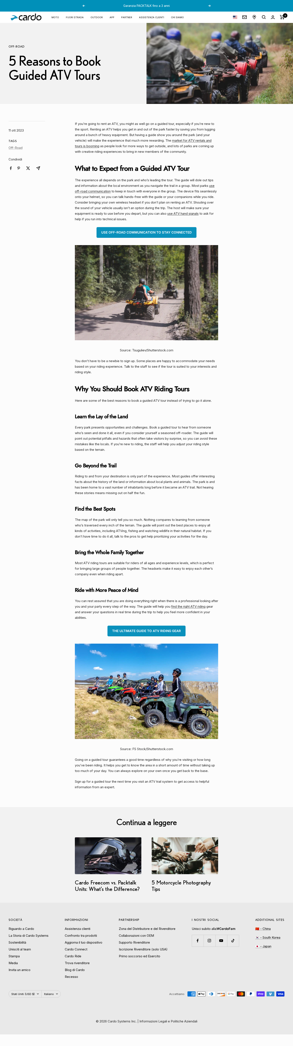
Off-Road (17, 46)
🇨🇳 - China (263, 929)
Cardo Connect (76, 949)
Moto (55, 17)
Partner (126, 17)
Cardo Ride (73, 956)
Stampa (14, 956)
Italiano (49, 994)
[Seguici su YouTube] (221, 941)
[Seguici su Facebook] (198, 941)
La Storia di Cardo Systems (28, 936)
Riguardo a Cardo (21, 929)
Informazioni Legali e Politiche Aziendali (168, 1021)
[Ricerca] (264, 17)
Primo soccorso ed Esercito (139, 956)
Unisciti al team (20, 949)
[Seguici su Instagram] (209, 941)
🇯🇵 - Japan (263, 946)
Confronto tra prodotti (81, 936)
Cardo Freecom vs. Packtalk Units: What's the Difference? (107, 885)
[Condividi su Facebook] (11, 168)
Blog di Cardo (75, 970)
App (112, 17)
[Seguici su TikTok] (233, 941)
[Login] (273, 17)
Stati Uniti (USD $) (23, 994)
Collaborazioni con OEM (136, 936)
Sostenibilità (17, 942)
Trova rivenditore (77, 963)
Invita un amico (19, 970)
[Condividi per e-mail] (38, 168)
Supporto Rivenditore (134, 942)
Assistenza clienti (151, 17)
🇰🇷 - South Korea (267, 937)
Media (13, 963)
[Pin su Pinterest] (18, 168)
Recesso (71, 977)
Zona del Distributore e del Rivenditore (147, 929)
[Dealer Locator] (254, 17)
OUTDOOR (97, 17)
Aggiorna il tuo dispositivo (83, 942)
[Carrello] (282, 17)
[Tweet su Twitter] (28, 168)
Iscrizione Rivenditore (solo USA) (143, 949)
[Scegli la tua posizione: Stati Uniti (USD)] (235, 17)
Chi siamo (177, 17)
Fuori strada (75, 17)
